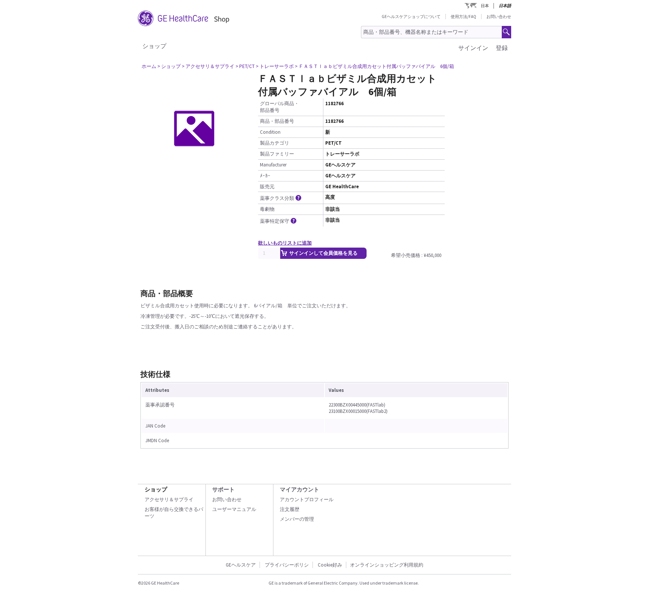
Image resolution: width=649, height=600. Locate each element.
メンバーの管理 (297, 519)
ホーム (149, 66)
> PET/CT (245, 66)
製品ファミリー (277, 154)
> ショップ (169, 66)
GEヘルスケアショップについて (411, 16)
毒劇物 (267, 209)
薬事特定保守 (274, 221)
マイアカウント (299, 489)
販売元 (267, 186)
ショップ (154, 46)
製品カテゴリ (274, 143)
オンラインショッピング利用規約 (386, 565)
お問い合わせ (498, 16)
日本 (485, 5)
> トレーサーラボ (275, 66)
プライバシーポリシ (287, 565)
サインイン (473, 47)
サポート (223, 489)
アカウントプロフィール (307, 499)
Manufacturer (273, 165)
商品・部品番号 (277, 121)
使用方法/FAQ (463, 16)
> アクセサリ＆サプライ (208, 66)
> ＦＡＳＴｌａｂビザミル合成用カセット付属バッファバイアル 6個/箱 (374, 66)
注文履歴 (289, 509)
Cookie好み (330, 565)
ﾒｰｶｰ (265, 175)
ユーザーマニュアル (234, 509)
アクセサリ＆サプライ (169, 499)
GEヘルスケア (241, 565)
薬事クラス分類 (277, 198)
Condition (270, 132)
